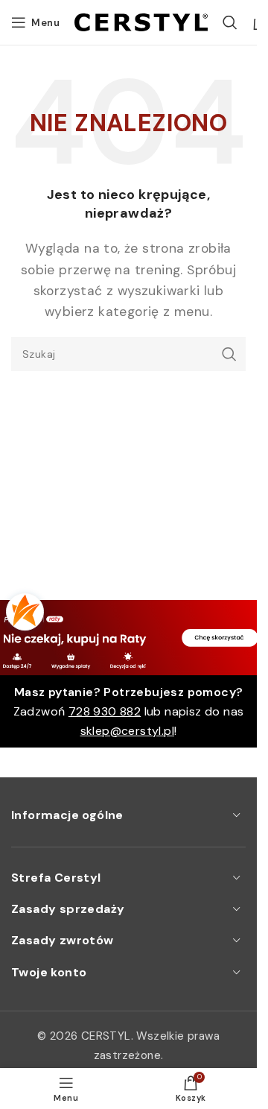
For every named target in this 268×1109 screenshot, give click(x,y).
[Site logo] (141, 21)
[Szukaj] (230, 22)
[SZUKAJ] (228, 354)
